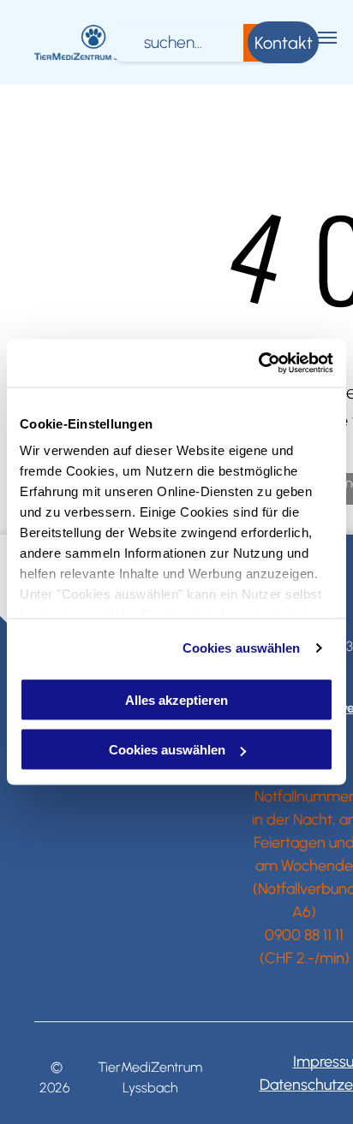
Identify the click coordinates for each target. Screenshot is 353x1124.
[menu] (327, 38)
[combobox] (174, 43)
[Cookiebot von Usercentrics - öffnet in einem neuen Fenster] (258, 363)
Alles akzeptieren (176, 699)
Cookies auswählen (241, 648)
